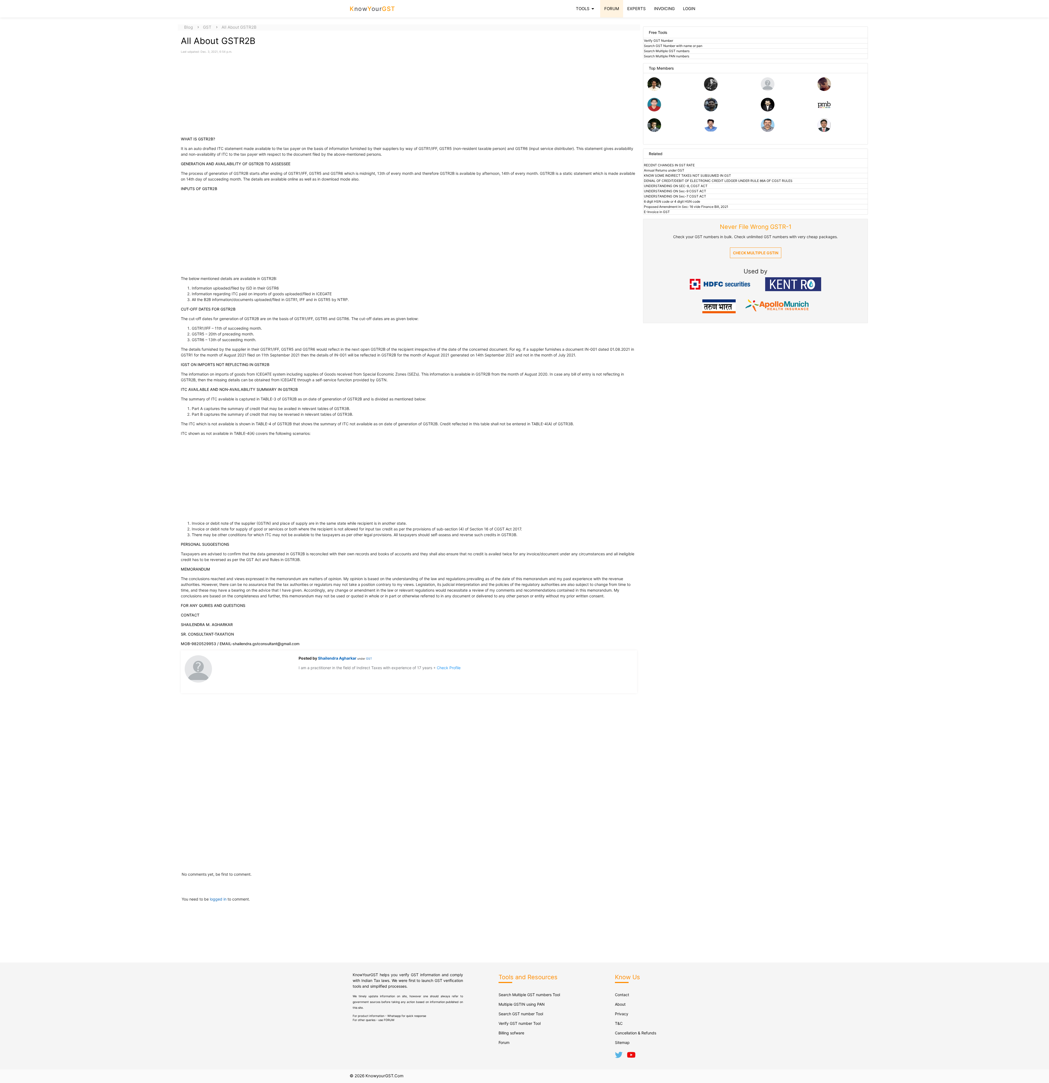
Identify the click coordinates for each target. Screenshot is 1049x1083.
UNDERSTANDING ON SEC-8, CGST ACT (676, 186)
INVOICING (664, 8)
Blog (188, 27)
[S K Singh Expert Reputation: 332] (711, 110)
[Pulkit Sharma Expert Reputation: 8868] (654, 89)
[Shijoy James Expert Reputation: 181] (767, 130)
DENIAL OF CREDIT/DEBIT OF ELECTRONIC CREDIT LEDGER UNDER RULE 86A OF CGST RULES (718, 181)
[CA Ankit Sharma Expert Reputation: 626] (654, 110)
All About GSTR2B (239, 27)
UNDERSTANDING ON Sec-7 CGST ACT (675, 196)
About (620, 1004)
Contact (622, 994)
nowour (372, 8)
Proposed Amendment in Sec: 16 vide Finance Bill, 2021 (686, 207)
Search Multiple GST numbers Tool (529, 994)
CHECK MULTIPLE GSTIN (755, 252)
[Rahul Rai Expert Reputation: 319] (767, 110)
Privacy (621, 1013)
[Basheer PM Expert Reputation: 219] (824, 110)
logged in (219, 899)
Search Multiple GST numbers (666, 51)
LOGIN (689, 8)
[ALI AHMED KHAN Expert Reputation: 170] (824, 130)
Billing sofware (511, 1033)
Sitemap (622, 1042)
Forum (504, 1042)
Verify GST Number (658, 41)
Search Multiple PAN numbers (666, 56)
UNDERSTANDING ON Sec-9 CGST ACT (675, 191)
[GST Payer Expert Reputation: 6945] (711, 89)
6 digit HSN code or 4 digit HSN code (672, 201)
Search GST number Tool (521, 1013)
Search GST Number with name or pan (673, 46)
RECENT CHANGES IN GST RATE (669, 165)
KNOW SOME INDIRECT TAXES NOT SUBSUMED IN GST (687, 175)
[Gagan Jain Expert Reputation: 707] (824, 89)
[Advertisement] (227, 92)
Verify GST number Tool (520, 1023)
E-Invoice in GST (657, 212)
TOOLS (586, 8)
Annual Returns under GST (664, 170)
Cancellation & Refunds (635, 1033)
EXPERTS (636, 8)
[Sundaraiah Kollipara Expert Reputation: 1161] (767, 89)
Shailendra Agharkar (337, 658)
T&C (619, 1023)
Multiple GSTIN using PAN (522, 1004)
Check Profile (449, 667)
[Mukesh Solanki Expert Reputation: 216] (654, 130)
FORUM (611, 8)
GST (207, 27)
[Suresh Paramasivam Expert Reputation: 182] (711, 130)
